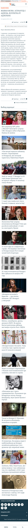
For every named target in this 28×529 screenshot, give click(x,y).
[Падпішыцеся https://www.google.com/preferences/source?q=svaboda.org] (2, 504)
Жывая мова (5, 8)
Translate (23, 1)
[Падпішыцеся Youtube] (12, 504)
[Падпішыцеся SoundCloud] (18, 504)
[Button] (15, 22)
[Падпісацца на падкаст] (15, 504)
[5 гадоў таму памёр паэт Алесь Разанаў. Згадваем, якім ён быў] (14, 192)
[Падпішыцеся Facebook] (5, 504)
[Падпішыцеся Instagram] (22, 504)
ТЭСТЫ (14, 527)
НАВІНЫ (6, 527)
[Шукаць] (22, 527)
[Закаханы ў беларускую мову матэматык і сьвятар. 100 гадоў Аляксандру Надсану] (14, 482)
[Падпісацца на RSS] (5, 508)
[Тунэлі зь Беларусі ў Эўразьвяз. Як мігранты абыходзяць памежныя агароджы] (14, 409)
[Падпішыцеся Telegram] (2, 508)
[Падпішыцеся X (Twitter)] (9, 504)
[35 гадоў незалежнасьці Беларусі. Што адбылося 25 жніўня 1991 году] (14, 263)
